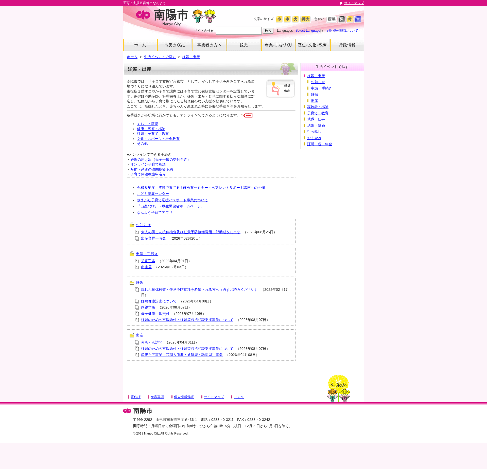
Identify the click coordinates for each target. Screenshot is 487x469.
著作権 (136, 397)
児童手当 (148, 261)
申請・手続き (147, 254)
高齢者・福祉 (317, 107)
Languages (285, 30)
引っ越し (314, 132)
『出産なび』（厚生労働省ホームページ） (170, 206)
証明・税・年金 (319, 144)
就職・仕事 (316, 119)
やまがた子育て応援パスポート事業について (172, 200)
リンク (239, 397)
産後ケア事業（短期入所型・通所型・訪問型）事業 (182, 355)
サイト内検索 (204, 30)
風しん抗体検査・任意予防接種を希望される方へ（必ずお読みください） (199, 289)
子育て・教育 (317, 113)
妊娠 (139, 282)
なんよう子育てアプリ (154, 212)
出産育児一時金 (153, 238)
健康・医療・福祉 (151, 129)
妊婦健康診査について (159, 301)
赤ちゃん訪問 (151, 342)
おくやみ (314, 138)
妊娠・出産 (191, 57)
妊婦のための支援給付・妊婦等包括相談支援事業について (187, 320)
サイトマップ (354, 3)
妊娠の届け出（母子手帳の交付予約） (160, 159)
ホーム (132, 57)
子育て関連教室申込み (148, 174)
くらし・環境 (147, 124)
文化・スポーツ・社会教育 (158, 139)
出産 (139, 335)
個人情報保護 (184, 397)
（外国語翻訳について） (343, 30)
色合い (319, 19)
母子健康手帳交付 (155, 314)
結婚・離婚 (316, 125)
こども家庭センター (153, 194)
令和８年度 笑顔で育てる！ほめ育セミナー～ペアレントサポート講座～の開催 (201, 188)
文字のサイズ (263, 19)
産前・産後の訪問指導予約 (151, 169)
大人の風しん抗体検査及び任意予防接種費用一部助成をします (190, 232)
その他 (142, 143)
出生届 (146, 267)
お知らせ (143, 225)
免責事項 (157, 397)
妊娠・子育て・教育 (153, 134)
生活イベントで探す (160, 57)
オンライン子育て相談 (148, 164)
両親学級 (148, 307)
